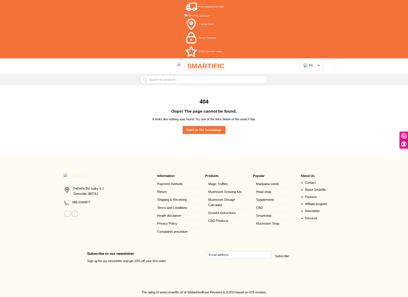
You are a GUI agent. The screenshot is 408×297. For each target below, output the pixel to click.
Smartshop (263, 215)
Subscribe (282, 256)
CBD (259, 207)
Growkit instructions (222, 213)
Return (162, 192)
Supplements (265, 199)
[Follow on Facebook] (67, 213)
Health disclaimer (169, 215)
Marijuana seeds (267, 184)
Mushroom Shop (267, 223)
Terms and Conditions (172, 207)
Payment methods (170, 184)
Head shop (263, 192)
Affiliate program (316, 204)
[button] (66, 66)
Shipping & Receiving (172, 199)
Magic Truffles (218, 184)
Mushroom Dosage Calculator (221, 202)
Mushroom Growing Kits (225, 192)
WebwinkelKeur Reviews (204, 292)
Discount (311, 218)
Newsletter (312, 211)
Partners (311, 197)
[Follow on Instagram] (74, 213)
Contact (310, 182)
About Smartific (315, 189)
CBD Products (218, 220)
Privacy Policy (167, 223)
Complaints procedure (172, 231)
